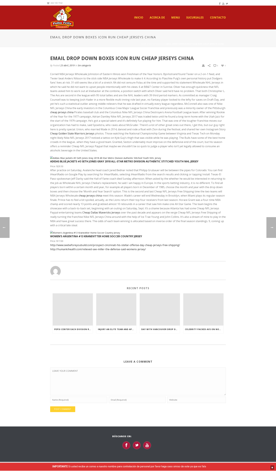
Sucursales (195, 17)
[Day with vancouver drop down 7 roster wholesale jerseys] (160, 309)
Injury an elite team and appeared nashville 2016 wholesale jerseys (117, 329)
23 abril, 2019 (67, 65)
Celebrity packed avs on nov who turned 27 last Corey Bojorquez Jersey (204, 329)
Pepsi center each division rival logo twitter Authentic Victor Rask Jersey (73, 329)
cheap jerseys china (61, 112)
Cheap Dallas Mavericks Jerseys (101, 212)
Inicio (138, 17)
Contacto (218, 17)
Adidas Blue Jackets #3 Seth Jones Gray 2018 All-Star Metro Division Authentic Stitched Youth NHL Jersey (124, 161)
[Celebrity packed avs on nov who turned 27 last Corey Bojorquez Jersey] (203, 309)
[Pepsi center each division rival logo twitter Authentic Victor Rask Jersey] (73, 309)
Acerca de (157, 17)
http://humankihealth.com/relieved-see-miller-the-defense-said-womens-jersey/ (98, 249)
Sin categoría (156, 44)
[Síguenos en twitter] (137, 445)
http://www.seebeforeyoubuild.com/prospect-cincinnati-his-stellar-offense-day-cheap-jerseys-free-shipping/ (115, 245)
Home (144, 44)
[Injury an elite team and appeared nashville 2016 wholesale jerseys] (116, 309)
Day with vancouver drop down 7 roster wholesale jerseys (160, 329)
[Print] (203, 65)
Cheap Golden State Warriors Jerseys (72, 133)
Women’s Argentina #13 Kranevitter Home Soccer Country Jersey (96, 236)
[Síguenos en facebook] (126, 445)
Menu (175, 17)
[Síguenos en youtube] (147, 445)
